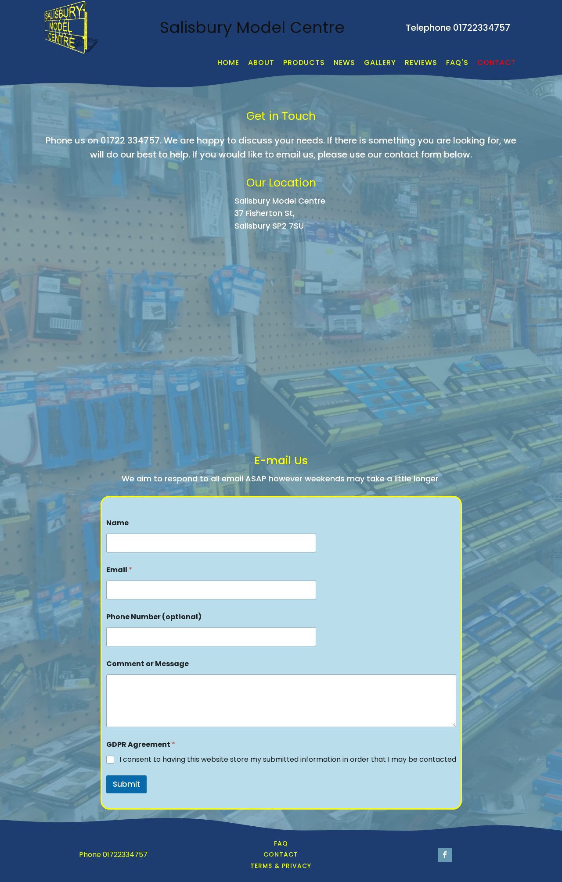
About (261, 62)
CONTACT (280, 854)
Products (304, 62)
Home (228, 62)
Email (119, 570)
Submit (126, 784)
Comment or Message (147, 664)
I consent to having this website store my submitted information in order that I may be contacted (287, 759)
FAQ (281, 843)
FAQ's (457, 62)
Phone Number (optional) (154, 617)
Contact (496, 62)
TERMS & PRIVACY (280, 866)
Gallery (380, 62)
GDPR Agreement (140, 744)
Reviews (421, 62)
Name (117, 523)
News (344, 62)
